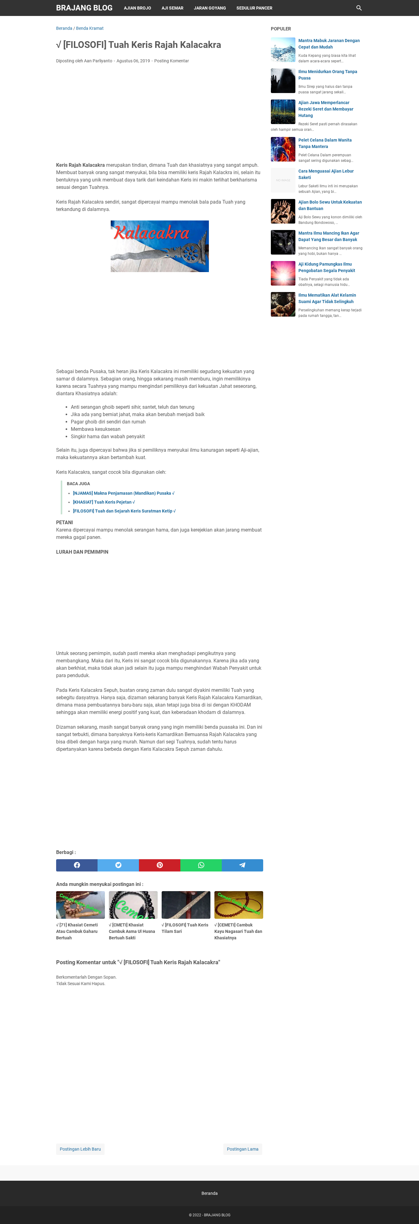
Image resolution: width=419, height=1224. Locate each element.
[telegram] (242, 865)
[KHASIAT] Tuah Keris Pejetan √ (104, 502)
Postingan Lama (243, 1149)
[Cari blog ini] (359, 8)
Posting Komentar (171, 60)
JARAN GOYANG (210, 8)
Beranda (210, 1193)
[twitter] (118, 865)
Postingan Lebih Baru (80, 1149)
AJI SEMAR (172, 8)
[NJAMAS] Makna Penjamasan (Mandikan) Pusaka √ (124, 493)
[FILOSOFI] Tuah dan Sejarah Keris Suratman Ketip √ (124, 511)
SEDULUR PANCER (254, 8)
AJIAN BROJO (137, 8)
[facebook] (77, 865)
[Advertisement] (159, 115)
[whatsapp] (201, 865)
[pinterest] (159, 865)
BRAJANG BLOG (84, 7)
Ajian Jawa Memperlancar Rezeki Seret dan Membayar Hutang (325, 109)
